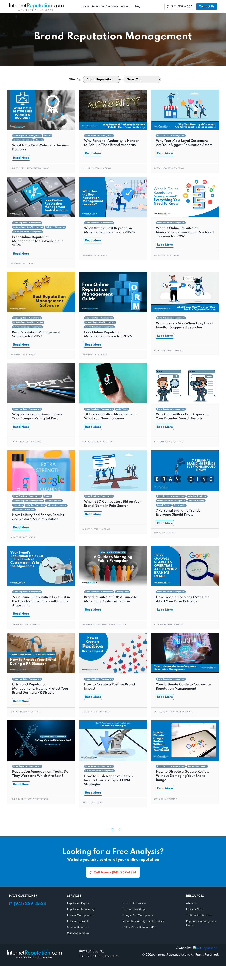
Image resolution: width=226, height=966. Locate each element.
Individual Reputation (55, 227)
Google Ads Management (138, 915)
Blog (138, 6)
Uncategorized (122, 592)
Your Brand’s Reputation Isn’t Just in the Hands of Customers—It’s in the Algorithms (41, 601)
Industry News (195, 909)
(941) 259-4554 (181, 6)
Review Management (22, 140)
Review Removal (77, 921)
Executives (18, 505)
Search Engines (163, 505)
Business (47, 496)
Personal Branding (196, 501)
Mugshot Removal (78, 933)
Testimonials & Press (198, 915)
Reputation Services (103, 6)
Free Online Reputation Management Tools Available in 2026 (37, 241)
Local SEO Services (134, 903)
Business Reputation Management (28, 227)
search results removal (23, 510)
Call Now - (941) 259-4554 (115, 872)
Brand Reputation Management (27, 136)
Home (85, 6)
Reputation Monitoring (81, 909)
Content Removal (53, 501)
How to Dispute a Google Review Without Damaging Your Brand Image (182, 776)
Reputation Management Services (143, 921)
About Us (127, 6)
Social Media (122, 409)
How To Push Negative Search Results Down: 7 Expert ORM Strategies (108, 780)
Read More (21, 157)
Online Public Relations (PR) (139, 927)
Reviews (39, 140)
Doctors (47, 136)
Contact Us (206, 6)
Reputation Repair (78, 903)
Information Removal (57, 505)
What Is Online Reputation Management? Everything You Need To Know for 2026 (185, 232)
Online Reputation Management (27, 232)
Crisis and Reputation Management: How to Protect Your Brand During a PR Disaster (40, 688)
